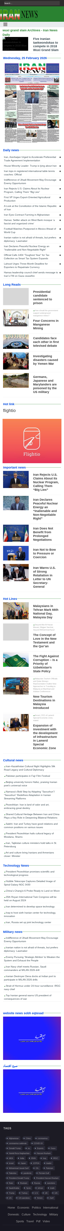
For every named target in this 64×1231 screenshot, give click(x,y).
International (50, 1207)
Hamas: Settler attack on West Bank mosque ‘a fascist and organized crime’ (29, 222)
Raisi (11, 1183)
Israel (11, 1163)
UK (46, 1193)
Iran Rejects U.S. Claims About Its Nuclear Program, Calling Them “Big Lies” (26, 190)
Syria (28, 1188)
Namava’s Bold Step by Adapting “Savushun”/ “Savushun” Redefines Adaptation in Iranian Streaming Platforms (29, 795)
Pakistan (49, 1168)
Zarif (51, 1198)
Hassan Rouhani (44, 1153)
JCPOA (36, 1163)
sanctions (51, 1183)
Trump (11, 1193)
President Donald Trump (19, 1178)
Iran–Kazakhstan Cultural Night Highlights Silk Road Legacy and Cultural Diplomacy (29, 768)
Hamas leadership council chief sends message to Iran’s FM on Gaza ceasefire (31, 274)
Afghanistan (14, 1138)
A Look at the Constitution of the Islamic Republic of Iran (30, 208)
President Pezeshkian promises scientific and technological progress (29, 873)
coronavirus (43, 1138)
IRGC (55, 1158)
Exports (40, 1148)
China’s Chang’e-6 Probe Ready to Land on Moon (32, 890)
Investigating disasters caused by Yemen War (45, 359)
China (28, 1138)
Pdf (38, 1221)
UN (56, 1193)
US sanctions (24, 1198)
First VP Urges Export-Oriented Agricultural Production (27, 199)
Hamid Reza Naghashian (19, 1153)
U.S (36, 1193)
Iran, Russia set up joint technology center (28, 922)
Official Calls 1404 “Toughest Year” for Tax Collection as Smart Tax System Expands (26, 257)
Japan (23, 1163)
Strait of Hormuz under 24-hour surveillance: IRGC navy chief (32, 987)
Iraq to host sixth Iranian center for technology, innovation (30, 914)
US (10, 1198)
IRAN (33, 1158)
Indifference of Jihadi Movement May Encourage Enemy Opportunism (30, 181)
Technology (40, 1214)
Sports (20, 1221)
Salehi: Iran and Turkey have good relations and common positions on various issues (31, 825)
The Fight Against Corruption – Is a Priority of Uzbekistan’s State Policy (46, 663)
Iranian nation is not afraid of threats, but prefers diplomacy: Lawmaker (30, 239)
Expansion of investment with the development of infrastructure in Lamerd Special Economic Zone (45, 737)
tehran (40, 1188)
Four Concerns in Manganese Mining (46, 324)
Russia (37, 1183)
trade (52, 1188)
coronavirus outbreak (18, 1143)
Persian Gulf (44, 1173)
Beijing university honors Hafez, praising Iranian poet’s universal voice (30, 784)
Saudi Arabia (14, 1188)
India (22, 1158)
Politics (36, 1207)
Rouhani (23, 1183)
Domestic (13, 1214)
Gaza (53, 1148)
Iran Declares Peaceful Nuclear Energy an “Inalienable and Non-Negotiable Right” (26, 248)
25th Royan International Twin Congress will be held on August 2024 (30, 899)
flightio (9, 410)
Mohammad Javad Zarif (19, 1168)
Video (46, 1221)
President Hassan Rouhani (47, 1178)
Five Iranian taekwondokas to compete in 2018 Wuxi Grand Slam (46, 44)
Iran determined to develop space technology (30, 906)
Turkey (24, 1193)
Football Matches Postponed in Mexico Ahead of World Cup (30, 230)
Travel (30, 1221)
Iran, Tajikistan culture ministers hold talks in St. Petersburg (30, 845)
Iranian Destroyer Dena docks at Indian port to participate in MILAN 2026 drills (30, 978)
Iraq (44, 1158)
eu (29, 1148)
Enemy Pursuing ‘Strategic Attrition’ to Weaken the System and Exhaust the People (32, 959)
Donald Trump (15, 1148)
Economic (23, 1207)
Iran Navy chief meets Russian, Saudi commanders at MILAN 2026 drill (25, 968)
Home (11, 1207)
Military (53, 1214)
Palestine (12, 1173)
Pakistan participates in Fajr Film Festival (27, 775)
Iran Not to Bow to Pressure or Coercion (44, 553)
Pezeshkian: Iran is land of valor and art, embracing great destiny (26, 806)
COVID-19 (38, 1143)
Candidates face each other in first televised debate (46, 341)
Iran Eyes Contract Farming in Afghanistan (27, 214)
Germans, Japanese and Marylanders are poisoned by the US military (45, 384)
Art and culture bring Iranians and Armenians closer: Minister (29, 854)
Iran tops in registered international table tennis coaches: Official (29, 173)
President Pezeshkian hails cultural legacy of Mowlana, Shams (29, 835)
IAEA (11, 1158)
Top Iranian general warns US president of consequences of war (27, 997)
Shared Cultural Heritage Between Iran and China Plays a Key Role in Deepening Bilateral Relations (31, 816)
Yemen (39, 1198)
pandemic (28, 1173)
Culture (26, 1214)
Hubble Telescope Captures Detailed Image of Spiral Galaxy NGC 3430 (29, 883)
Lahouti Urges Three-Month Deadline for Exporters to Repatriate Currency (26, 265)
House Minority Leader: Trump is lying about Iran (30, 165)
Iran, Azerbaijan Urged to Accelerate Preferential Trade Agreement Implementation (30, 159)
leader (49, 1163)
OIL (37, 1168)
